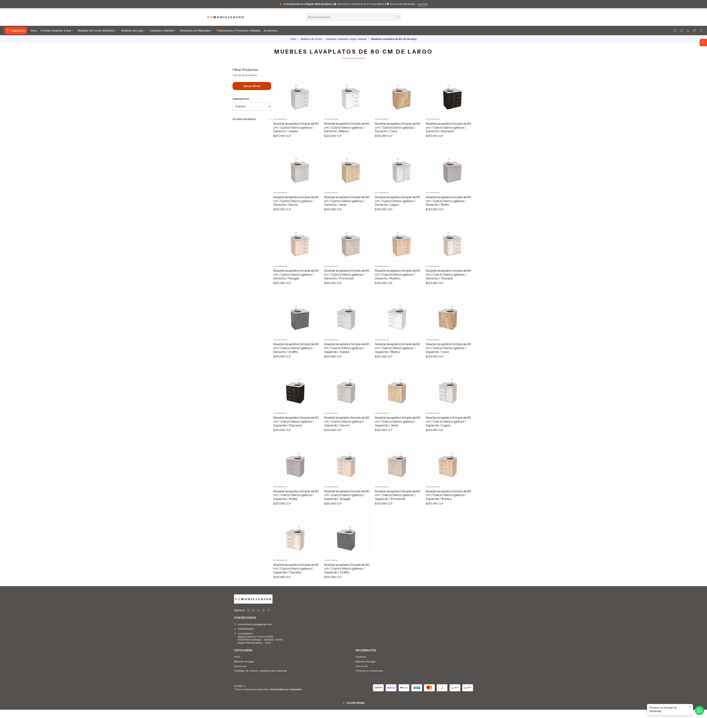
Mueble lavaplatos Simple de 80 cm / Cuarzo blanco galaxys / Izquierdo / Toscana (296, 568)
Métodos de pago (244, 661)
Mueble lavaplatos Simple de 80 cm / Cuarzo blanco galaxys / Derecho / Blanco (347, 127)
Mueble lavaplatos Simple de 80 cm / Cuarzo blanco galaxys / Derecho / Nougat (296, 274)
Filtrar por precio (244, 119)
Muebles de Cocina (311, 39)
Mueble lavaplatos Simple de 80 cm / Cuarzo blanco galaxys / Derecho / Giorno (296, 200)
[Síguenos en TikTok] (694, 30)
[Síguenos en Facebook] (681, 30)
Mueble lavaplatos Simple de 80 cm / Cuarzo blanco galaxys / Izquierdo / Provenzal (397, 495)
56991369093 (246, 628)
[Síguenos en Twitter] (688, 30)
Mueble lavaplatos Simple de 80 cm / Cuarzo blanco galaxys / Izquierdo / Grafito (347, 568)
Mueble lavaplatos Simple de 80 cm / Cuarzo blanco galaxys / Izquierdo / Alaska (347, 347)
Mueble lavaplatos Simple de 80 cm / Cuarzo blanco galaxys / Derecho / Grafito (296, 347)
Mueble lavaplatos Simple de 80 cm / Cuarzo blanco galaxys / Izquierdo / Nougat (347, 495)
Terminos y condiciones (369, 670)
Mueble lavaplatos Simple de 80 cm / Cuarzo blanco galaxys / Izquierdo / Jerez (397, 421)
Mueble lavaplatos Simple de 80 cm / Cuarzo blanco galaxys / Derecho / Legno (397, 200)
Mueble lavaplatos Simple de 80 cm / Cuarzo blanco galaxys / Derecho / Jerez (347, 200)
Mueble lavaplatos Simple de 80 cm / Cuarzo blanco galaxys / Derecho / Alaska (296, 127)
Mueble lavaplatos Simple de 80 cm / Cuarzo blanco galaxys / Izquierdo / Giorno (347, 421)
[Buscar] (398, 17)
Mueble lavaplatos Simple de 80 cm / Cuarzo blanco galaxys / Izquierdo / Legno (448, 421)
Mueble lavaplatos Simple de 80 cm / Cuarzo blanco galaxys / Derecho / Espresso (448, 127)
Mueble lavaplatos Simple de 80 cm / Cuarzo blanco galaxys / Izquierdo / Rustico (448, 495)
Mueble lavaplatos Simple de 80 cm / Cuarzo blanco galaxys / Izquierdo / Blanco (397, 347)
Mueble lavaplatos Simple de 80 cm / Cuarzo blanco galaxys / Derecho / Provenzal (347, 274)
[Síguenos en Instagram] (675, 30)
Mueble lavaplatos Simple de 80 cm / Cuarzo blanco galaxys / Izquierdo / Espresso (296, 421)
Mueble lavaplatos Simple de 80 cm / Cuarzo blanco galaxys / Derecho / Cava (397, 127)
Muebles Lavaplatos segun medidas (347, 39)
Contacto (361, 656)
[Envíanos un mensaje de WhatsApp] (699, 710)
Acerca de (240, 666)
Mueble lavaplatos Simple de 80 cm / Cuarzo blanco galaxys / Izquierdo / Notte (296, 495)
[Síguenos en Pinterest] (701, 30)
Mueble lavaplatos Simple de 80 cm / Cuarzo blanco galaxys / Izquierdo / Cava (448, 347)
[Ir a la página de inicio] (225, 17)
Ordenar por (241, 99)
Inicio (293, 39)
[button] (15, 30)
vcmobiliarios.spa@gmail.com (255, 624)
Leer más (422, 4)
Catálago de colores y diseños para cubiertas (260, 670)
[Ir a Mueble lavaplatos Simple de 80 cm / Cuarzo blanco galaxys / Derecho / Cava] (399, 92)
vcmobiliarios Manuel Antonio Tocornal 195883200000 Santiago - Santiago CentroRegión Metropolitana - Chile (260, 638)
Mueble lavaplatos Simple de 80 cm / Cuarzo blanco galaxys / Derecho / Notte (448, 200)
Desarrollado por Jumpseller (286, 689)
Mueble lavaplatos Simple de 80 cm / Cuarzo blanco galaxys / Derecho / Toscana (448, 274)
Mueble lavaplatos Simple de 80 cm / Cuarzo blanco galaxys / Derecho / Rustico (397, 274)
